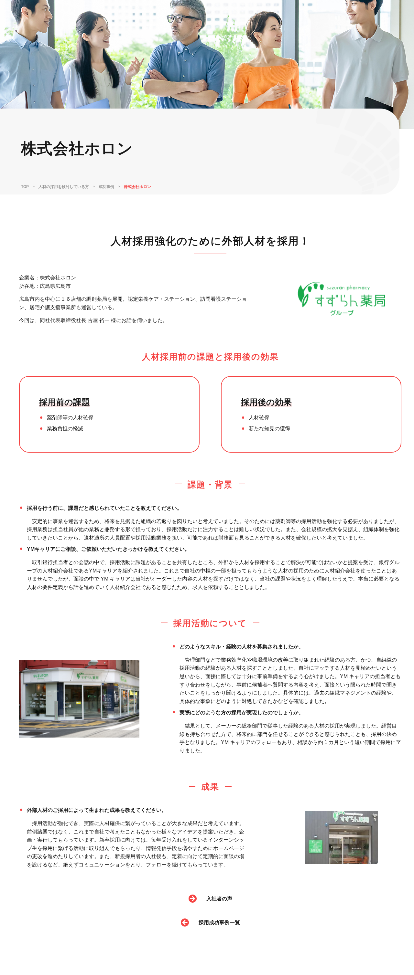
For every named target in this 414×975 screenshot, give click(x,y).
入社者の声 (219, 898)
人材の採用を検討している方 (63, 186)
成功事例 (106, 186)
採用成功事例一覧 (219, 922)
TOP (25, 186)
